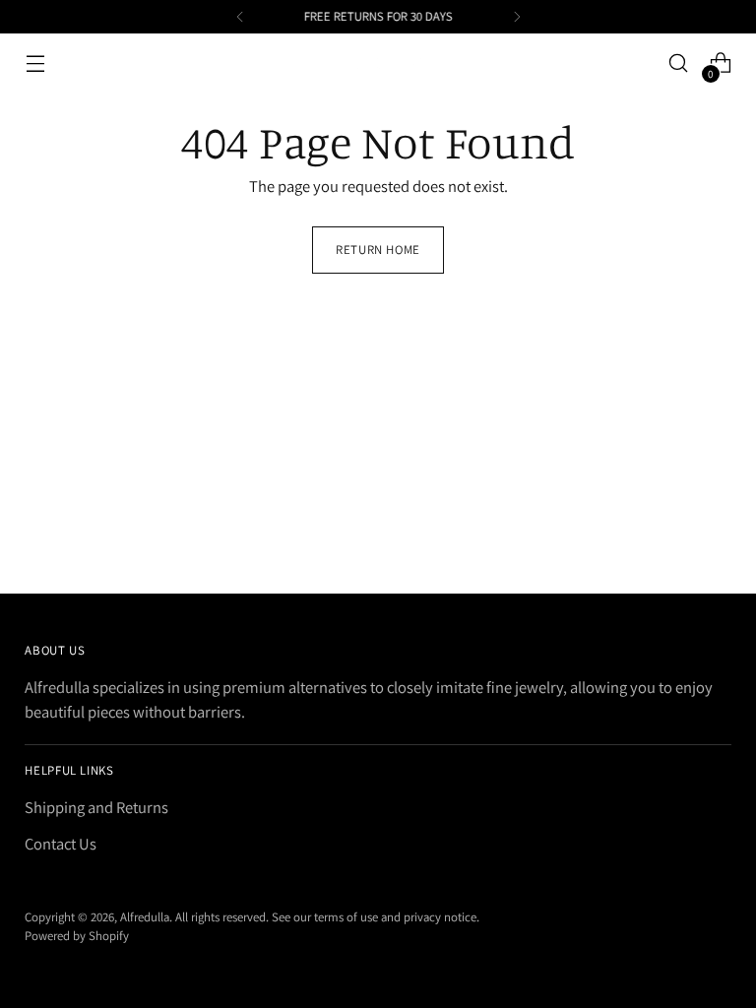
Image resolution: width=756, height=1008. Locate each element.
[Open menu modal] (35, 63)
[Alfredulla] (378, 63)
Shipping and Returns (96, 807)
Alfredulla (144, 917)
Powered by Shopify (77, 935)
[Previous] (240, 16)
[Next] (516, 16)
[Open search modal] (679, 63)
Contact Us (60, 843)
